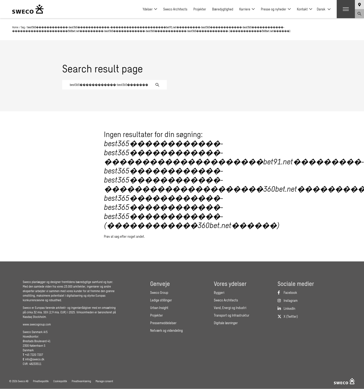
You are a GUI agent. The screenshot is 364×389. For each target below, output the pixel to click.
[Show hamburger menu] (346, 9)
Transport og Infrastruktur (231, 315)
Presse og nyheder (273, 9)
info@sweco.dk (34, 359)
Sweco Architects (175, 9)
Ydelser (148, 9)
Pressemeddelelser (163, 323)
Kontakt (302, 9)
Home (15, 27)
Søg (23, 27)
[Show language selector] (359, 4)
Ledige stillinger (161, 300)
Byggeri (219, 292)
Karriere (244, 9)
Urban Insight (159, 308)
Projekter (199, 9)
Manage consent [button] (104, 381)
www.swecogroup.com (37, 324)
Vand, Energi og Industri (230, 308)
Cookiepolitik (60, 381)
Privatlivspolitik (41, 381)
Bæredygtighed (222, 9)
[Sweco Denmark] (28, 9)
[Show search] (359, 13)
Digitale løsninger (226, 323)
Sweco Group (159, 292)
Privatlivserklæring (81, 381)
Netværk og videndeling (166, 330)
